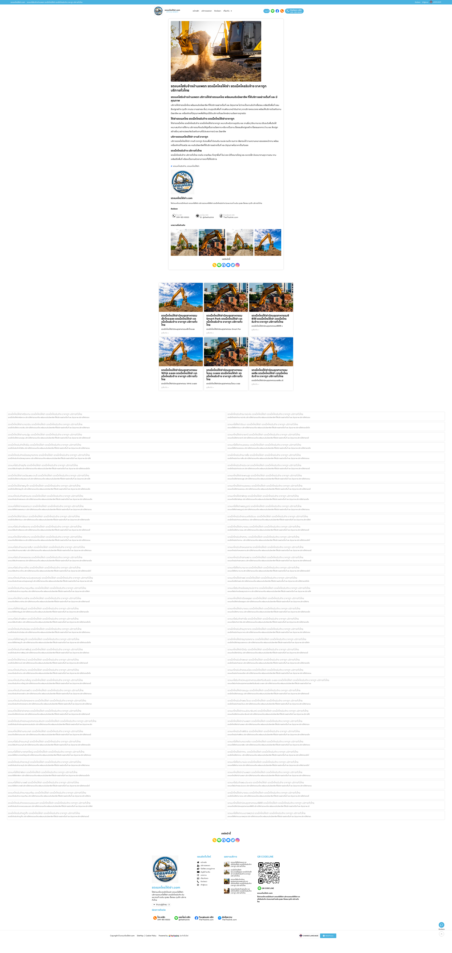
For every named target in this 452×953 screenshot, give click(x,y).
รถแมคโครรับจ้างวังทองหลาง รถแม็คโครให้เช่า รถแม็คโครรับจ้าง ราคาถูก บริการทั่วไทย (47, 700)
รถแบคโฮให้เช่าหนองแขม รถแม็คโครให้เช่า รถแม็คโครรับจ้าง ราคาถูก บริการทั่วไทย (264, 445)
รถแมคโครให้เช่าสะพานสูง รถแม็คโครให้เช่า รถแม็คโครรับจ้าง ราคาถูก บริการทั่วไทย (265, 475)
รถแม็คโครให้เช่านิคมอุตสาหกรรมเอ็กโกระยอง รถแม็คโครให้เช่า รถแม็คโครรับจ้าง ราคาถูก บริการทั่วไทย (179, 320)
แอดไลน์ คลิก (204, 215)
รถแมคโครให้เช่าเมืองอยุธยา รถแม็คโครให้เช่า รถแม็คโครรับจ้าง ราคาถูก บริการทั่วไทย (266, 598)
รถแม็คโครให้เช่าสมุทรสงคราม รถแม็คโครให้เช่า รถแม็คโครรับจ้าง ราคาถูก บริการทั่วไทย (267, 639)
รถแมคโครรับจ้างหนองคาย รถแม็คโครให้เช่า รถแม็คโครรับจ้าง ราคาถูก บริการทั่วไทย (265, 547)
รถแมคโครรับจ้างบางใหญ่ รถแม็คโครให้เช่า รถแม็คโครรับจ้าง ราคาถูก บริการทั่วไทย (45, 680)
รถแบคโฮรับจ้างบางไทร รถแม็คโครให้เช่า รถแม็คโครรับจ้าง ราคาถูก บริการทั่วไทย (44, 567)
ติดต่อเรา (417, 2)
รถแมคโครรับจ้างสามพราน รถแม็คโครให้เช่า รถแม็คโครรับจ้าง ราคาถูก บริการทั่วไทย (265, 557)
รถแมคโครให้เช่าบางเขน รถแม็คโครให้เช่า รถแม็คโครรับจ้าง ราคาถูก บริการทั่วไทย (264, 608)
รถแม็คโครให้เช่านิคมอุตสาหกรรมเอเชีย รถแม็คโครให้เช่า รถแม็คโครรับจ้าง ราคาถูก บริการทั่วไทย (270, 373)
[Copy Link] (214, 265)
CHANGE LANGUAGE (310, 936)
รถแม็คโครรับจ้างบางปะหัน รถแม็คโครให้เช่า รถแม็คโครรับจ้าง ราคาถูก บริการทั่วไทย (265, 414)
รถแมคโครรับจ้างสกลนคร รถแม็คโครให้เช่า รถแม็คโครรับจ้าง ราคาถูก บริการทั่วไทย (45, 496)
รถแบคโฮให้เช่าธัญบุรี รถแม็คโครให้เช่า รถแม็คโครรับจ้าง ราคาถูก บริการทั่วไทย (43, 608)
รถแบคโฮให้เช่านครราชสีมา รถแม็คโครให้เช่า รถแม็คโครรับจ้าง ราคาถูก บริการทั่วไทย (265, 741)
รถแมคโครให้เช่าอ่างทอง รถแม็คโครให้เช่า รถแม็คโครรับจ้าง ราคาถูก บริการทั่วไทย (44, 711)
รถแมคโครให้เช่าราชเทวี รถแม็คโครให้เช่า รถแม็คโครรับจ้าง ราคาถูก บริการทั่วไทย (264, 434)
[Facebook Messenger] (228, 265)
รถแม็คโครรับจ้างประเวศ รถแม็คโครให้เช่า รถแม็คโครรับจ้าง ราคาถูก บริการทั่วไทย (264, 465)
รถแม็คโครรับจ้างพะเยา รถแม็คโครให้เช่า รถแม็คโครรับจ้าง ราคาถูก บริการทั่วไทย (264, 660)
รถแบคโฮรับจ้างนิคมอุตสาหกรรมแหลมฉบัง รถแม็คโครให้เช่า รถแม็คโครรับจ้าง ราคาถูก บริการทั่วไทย (241, 882)
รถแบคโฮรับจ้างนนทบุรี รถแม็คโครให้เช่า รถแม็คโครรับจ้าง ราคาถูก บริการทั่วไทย (44, 741)
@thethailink (184, 920)
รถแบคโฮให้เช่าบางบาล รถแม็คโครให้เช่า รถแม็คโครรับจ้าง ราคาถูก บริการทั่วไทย (263, 567)
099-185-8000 (296, 12)
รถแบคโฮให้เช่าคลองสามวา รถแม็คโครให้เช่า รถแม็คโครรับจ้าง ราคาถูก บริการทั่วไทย (46, 506)
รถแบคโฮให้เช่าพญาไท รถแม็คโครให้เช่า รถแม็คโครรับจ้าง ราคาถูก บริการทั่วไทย (43, 639)
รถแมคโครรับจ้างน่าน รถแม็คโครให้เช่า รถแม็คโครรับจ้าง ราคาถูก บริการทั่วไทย (43, 670)
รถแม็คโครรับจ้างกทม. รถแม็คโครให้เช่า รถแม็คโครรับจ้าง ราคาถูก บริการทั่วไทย (263, 537)
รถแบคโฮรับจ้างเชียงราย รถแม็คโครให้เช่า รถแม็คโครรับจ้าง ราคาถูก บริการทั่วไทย (45, 527)
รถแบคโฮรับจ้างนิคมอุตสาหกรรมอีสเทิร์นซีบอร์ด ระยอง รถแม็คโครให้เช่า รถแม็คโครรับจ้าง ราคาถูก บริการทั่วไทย (278, 680)
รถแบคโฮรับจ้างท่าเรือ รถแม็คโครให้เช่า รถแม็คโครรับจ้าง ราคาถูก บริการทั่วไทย (263, 619)
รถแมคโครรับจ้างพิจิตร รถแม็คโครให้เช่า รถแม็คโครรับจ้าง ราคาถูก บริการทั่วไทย (264, 731)
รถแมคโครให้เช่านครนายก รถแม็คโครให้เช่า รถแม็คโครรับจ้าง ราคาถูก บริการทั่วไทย (45, 731)
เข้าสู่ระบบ (425, 2)
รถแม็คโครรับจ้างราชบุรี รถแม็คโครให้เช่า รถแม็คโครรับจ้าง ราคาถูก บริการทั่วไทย (44, 762)
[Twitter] (233, 265)
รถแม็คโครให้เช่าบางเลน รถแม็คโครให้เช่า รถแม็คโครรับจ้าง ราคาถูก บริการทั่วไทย (264, 527)
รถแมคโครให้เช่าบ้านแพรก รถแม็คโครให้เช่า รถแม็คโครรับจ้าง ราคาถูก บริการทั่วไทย (265, 772)
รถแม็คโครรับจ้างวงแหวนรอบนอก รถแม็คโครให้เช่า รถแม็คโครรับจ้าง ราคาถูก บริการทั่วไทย (49, 803)
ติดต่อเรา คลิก (296, 10)
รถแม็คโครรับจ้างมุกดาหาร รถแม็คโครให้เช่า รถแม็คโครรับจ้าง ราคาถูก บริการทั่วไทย (265, 629)
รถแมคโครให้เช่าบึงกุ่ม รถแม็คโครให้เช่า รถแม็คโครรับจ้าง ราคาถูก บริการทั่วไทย (263, 649)
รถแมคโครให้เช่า (193, 166)
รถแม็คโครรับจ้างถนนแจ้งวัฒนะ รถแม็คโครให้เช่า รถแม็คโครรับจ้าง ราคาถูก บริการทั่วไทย (268, 516)
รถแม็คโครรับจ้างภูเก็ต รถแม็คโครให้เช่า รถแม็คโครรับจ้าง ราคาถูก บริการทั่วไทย (44, 813)
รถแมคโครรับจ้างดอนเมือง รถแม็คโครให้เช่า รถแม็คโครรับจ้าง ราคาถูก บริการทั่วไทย (265, 670)
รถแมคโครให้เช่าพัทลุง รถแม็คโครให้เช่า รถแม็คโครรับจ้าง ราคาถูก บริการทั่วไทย (263, 496)
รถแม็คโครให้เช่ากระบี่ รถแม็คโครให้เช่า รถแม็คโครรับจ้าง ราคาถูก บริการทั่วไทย (43, 660)
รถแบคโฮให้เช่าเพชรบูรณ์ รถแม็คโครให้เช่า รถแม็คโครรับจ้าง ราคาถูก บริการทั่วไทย (264, 506)
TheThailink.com (230, 217)
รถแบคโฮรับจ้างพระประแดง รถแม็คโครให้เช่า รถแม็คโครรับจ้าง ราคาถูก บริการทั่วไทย (266, 782)
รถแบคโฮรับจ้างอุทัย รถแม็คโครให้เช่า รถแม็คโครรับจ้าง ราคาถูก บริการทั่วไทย (43, 465)
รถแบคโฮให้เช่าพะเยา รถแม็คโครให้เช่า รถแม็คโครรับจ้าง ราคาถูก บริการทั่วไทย (241, 864)
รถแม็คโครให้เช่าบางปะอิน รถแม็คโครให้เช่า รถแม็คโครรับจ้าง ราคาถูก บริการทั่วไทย (45, 424)
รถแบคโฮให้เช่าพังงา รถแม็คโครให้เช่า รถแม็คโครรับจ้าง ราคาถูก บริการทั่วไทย (42, 772)
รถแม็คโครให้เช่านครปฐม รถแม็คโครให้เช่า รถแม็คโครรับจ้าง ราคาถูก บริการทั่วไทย (45, 434)
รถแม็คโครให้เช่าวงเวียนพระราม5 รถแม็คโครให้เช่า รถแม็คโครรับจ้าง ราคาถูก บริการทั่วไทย (48, 475)
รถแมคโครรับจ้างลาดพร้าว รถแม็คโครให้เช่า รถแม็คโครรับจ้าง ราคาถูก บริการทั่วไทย (45, 690)
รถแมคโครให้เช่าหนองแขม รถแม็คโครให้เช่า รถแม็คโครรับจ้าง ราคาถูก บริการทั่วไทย (265, 486)
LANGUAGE (437, 2)
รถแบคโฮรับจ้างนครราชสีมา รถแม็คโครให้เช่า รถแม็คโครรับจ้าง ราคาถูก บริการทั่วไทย (46, 547)
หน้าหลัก (196, 10)
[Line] (219, 265)
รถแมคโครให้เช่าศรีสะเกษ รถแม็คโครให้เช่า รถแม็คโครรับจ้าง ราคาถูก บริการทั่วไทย (45, 537)
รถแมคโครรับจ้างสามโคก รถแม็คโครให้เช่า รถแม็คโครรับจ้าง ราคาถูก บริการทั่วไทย (241, 891)
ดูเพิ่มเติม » (165, 333)
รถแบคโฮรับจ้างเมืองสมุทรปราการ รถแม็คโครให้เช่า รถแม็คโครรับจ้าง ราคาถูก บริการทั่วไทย (269, 588)
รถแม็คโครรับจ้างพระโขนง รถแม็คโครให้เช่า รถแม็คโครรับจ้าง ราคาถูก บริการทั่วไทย (265, 700)
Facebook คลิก (229, 215)
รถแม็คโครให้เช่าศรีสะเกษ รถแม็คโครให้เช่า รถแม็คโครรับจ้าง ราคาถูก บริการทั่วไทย (45, 414)
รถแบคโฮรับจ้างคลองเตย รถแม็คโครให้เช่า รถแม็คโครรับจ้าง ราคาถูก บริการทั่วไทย (45, 557)
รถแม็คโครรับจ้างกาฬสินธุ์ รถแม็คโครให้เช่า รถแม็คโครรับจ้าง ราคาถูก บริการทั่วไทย (45, 649)
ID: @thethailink (207, 217)
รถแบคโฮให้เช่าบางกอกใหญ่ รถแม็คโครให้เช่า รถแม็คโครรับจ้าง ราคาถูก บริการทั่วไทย (46, 752)
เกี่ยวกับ (226, 10)
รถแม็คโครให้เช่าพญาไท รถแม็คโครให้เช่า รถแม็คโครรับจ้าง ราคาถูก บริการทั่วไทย (44, 486)
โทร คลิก (179, 215)
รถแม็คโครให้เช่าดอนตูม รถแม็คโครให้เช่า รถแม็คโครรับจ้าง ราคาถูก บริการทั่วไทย (264, 690)
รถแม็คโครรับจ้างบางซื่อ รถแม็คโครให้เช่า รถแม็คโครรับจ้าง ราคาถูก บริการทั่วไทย (264, 455)
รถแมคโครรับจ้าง (179, 166)
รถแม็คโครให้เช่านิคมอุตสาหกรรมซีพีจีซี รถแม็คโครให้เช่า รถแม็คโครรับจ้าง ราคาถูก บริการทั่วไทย (270, 319)
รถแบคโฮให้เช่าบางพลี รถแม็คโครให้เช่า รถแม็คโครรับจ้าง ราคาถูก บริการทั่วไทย (43, 782)
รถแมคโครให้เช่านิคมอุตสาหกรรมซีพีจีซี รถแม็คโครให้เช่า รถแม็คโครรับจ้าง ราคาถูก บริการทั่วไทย (271, 803)
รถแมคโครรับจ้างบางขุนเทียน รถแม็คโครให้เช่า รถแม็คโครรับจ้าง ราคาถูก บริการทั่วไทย (47, 793)
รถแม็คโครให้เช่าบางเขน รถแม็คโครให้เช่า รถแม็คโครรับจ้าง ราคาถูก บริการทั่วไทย (264, 793)
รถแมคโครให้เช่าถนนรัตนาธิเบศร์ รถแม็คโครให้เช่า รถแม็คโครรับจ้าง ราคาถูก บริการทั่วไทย (268, 711)
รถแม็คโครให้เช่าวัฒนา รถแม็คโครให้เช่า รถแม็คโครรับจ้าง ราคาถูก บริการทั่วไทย (44, 516)
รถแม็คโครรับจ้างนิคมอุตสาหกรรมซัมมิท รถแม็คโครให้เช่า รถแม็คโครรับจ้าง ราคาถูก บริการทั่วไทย (52, 721)
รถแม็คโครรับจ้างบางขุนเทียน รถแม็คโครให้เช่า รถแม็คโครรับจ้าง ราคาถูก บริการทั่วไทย (47, 588)
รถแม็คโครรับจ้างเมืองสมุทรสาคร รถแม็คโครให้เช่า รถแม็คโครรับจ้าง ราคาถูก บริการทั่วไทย (49, 455)
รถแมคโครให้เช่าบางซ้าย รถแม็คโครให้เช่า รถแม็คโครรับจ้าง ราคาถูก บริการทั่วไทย (44, 598)
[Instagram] (237, 265)
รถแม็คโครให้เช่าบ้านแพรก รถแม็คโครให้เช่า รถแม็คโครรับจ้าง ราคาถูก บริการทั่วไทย (265, 721)
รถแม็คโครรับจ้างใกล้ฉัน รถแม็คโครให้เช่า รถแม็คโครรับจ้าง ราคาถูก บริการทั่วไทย (44, 445)
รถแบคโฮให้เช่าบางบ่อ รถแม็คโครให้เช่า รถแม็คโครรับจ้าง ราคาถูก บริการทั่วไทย (263, 762)
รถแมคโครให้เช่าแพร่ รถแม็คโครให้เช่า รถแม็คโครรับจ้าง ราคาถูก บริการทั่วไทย (262, 578)
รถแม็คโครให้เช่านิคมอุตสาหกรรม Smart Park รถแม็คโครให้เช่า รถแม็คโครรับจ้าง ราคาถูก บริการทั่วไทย (224, 320)
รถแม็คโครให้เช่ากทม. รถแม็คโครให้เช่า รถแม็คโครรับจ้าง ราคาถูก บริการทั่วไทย (263, 752)
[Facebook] (224, 265)
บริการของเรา (206, 10)
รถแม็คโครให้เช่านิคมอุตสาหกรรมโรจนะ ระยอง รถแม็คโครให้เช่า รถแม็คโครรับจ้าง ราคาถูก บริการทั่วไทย (224, 374)
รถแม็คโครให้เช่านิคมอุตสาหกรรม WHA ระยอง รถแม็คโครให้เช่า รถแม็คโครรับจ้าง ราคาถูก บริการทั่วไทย (179, 374)
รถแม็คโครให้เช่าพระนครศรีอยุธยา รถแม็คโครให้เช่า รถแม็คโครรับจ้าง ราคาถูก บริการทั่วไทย (241, 873)
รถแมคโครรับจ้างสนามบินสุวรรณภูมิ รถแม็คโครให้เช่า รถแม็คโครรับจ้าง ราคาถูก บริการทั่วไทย (50, 578)
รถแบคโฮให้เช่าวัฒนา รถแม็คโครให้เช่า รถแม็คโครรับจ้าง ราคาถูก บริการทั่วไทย (263, 424)
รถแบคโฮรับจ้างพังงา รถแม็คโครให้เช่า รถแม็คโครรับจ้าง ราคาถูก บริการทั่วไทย (43, 619)
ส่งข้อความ (227, 917)
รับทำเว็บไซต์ (184, 935)
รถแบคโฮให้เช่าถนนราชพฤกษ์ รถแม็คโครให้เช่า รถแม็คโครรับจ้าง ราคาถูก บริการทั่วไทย (266, 813)
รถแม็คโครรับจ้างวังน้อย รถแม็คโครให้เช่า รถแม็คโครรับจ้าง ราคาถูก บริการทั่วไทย (44, 629)
